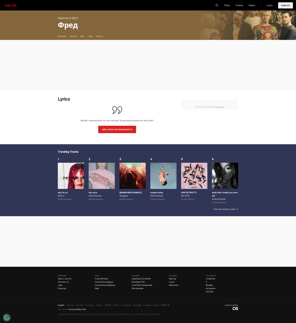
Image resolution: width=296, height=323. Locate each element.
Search (216, 5)
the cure (93, 192)
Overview (62, 36)
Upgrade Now (219, 107)
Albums (73, 36)
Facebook (210, 278)
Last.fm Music (154, 314)
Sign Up (285, 5)
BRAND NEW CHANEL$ (130, 192)
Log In (269, 5)
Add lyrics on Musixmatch (117, 129)
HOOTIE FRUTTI (188, 192)
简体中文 (165, 305)
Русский (137, 305)
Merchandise (137, 288)
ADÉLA (61, 195)
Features (62, 288)
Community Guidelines (105, 285)
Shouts (99, 36)
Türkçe (156, 305)
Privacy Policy (113, 314)
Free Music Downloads (142, 285)
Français (90, 305)
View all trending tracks (225, 209)
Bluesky (209, 285)
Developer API (138, 281)
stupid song (156, 192)
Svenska (147, 305)
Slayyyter (123, 195)
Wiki (82, 36)
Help (97, 288)
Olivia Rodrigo (95, 195)
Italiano (99, 305)
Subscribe (173, 285)
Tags (90, 36)
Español (80, 305)
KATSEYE (185, 195)
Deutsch (70, 305)
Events (239, 5)
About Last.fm (65, 278)
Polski (116, 305)
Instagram (211, 288)
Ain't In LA (63, 192)
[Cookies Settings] (7, 317)
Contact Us (63, 281)
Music (227, 5)
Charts (252, 5)
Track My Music (101, 278)
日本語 (108, 305)
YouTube (210, 291)
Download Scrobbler (141, 278)
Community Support (104, 281)
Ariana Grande (218, 199)
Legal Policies (126, 314)
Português (126, 305)
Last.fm (14, 5)
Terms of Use (100, 314)
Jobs (60, 285)
